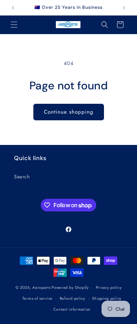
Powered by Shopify (70, 287)
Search (22, 176)
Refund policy (72, 298)
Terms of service (37, 298)
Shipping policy (107, 298)
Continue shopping (68, 112)
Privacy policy (109, 287)
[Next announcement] (124, 7)
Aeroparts (41, 287)
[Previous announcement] (13, 7)
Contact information (72, 309)
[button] (14, 24)
